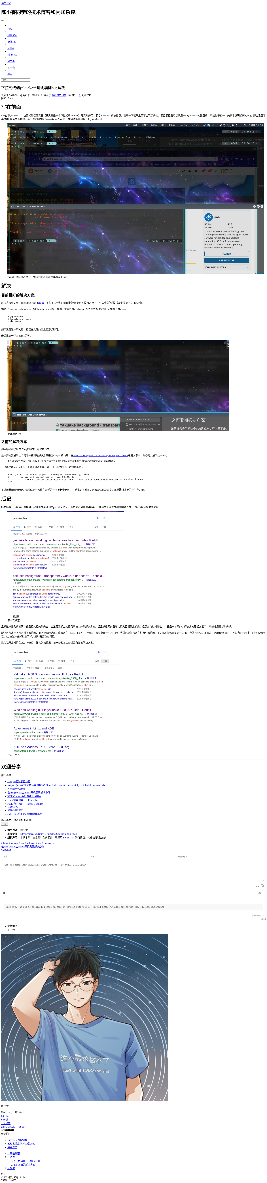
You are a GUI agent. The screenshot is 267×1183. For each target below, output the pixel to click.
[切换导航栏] (2, 20)
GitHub (5, 1127)
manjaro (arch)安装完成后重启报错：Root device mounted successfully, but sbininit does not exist (56, 785)
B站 (19, 1127)
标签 (11, 41)
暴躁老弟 (12, 1147)
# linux (4, 843)
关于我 (11, 67)
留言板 (11, 61)
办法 (41, 302)
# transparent (48, 843)
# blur (38, 843)
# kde (21, 843)
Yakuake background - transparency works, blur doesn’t (100, 455)
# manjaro (13, 843)
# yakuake (30, 843)
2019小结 (6, 850)
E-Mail (12, 1127)
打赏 (4, 824)
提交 (260, 893)
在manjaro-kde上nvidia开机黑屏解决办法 (28, 792)
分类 (10, 48)
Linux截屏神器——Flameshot (22, 800)
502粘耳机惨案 (15, 810)
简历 (23, 1127)
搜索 (9, 74)
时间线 (12, 54)
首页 (9, 29)
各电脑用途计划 (16, 789)
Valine (264, 916)
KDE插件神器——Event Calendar (25, 803)
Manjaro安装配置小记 (18, 781)
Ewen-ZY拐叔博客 (17, 1140)
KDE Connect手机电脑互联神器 (24, 796)
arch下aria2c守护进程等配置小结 (24, 814)
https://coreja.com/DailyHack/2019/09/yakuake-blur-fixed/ (48, 834)
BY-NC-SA (68, 837)
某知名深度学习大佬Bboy (21, 1143)
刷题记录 (12, 35)
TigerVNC (12, 806)
